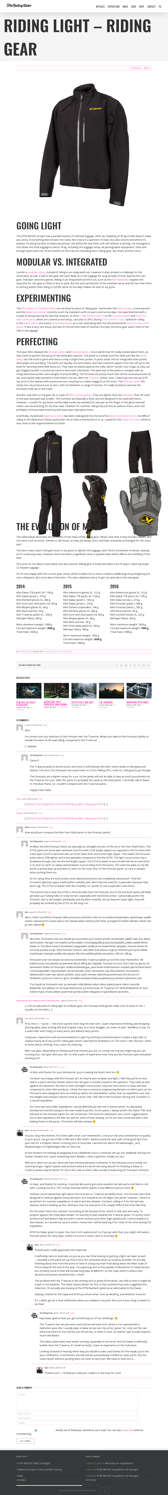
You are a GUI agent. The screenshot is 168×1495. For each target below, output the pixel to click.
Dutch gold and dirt (82, 702)
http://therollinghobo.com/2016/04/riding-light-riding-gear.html (66, 804)
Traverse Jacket (121, 315)
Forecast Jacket (57, 352)
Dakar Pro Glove (131, 419)
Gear (46, 651)
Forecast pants (80, 352)
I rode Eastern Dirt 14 (92, 315)
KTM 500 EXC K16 (55, 651)
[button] (160, 6)
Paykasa (19, 813)
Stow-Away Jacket (62, 323)
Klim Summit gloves (80, 395)
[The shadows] (111, 690)
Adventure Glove (53, 416)
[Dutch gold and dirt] (84, 690)
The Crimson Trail (112, 319)
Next (146, 68)
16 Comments (68, 651)
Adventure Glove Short (122, 416)
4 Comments (63, 707)
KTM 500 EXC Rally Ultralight (26, 704)
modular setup (36, 272)
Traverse (94, 377)
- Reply (44, 725)
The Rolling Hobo (24, 651)
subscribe (127, 1430)
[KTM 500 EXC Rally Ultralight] (28, 690)
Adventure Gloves (36, 312)
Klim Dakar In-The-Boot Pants (39, 308)
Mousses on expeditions (119, 1463)
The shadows (106, 702)
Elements (128, 395)
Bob (26, 1018)
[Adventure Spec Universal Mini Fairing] (56, 690)
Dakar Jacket (31, 323)
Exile (20, 1475)
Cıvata (18, 799)
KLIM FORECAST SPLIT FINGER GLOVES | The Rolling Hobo (38, 1001)
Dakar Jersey (124, 308)
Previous (136, 68)
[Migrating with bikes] (139, 690)
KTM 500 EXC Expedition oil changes (117, 1469)
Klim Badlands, (120, 279)
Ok (105, 1490)
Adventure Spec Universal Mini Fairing (55, 703)
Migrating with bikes (138, 702)
